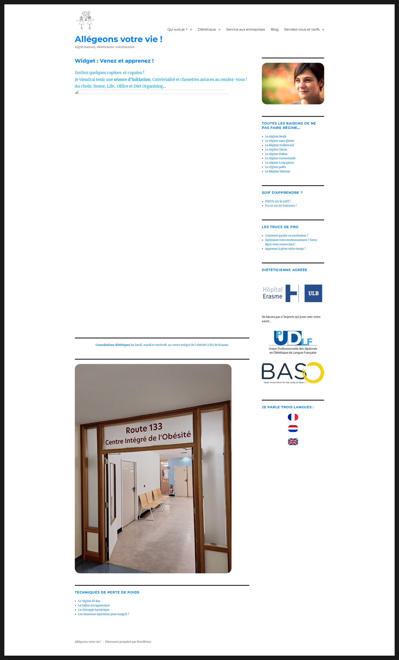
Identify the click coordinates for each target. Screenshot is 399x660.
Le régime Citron (276, 149)
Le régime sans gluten (279, 141)
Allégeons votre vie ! (119, 39)
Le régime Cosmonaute (280, 158)
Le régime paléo (275, 167)
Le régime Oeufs (275, 136)
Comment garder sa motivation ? (286, 235)
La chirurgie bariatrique (93, 610)
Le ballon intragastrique (94, 605)
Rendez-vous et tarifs (302, 29)
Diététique (207, 29)
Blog (274, 29)
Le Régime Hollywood (279, 145)
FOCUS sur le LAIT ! (278, 201)
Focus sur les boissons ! (281, 205)
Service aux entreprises (245, 29)
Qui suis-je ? (177, 29)
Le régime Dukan (276, 154)
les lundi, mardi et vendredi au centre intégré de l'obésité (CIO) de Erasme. (162, 345)
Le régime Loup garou (279, 162)
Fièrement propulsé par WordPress (128, 642)
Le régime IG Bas (89, 601)
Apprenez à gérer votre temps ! (285, 248)
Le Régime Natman (277, 171)
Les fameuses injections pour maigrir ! (103, 614)
